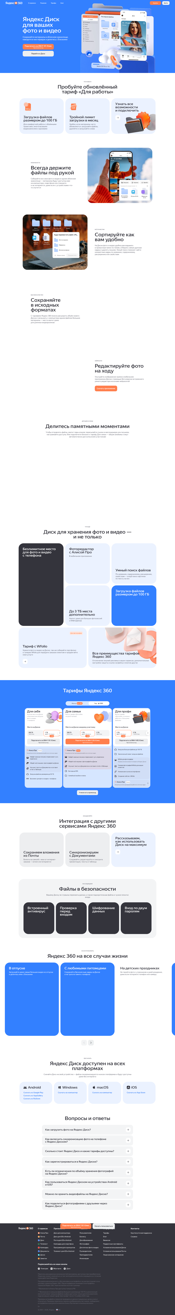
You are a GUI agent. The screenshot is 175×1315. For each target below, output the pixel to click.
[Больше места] (60, 733)
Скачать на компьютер (68, 1092)
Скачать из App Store (136, 1092)
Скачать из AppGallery (33, 1096)
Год (98, 703)
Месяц (77, 703)
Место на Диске (33, 727)
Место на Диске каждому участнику (80, 727)
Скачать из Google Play (33, 1092)
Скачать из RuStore (31, 1099)
